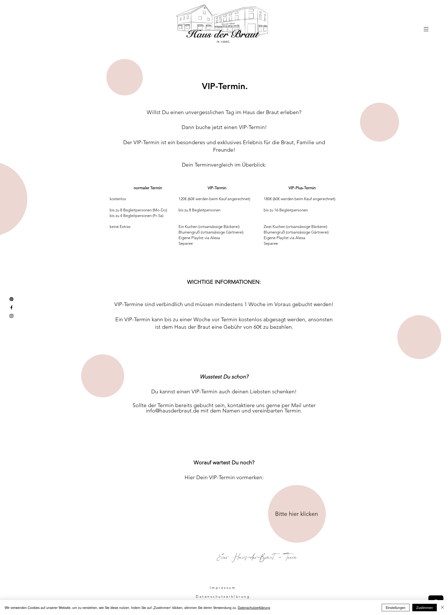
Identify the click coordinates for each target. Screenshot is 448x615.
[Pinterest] (11, 299)
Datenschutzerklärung (254, 607)
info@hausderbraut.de (172, 411)
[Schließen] (442, 607)
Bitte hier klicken (296, 513)
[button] (426, 29)
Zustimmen (424, 607)
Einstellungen (396, 607)
